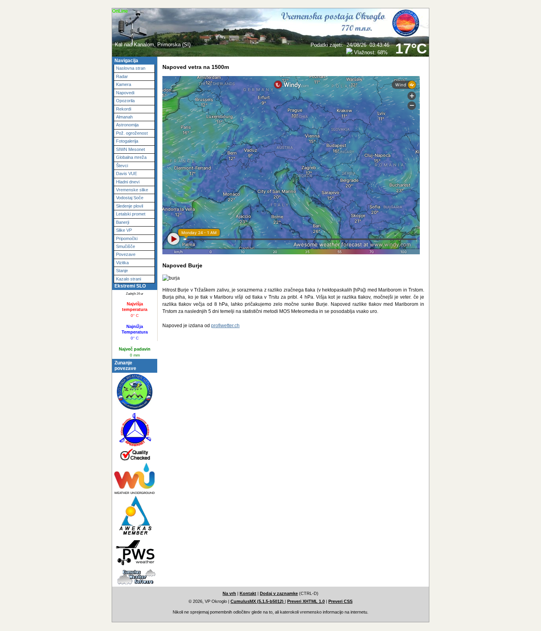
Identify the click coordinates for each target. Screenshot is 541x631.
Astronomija (127, 124)
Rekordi (123, 109)
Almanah (124, 116)
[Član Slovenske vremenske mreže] (131, 392)
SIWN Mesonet (130, 149)
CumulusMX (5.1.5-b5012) (257, 601)
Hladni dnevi (127, 181)
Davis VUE (126, 173)
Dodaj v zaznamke (279, 593)
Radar (122, 76)
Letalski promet (130, 214)
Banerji (122, 222)
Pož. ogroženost (132, 133)
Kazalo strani (128, 278)
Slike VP (124, 230)
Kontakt (248, 593)
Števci (122, 165)
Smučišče (125, 246)
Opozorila (125, 100)
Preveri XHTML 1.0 (306, 601)
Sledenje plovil (129, 206)
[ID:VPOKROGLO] (131, 552)
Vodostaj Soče (129, 197)
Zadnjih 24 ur (134, 293)
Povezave (125, 254)
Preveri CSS (340, 601)
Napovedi (125, 92)
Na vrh (229, 593)
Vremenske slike (132, 189)
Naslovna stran (130, 68)
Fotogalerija (127, 141)
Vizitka (122, 262)
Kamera (123, 84)
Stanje (122, 270)
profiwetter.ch (225, 325)
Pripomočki (126, 238)
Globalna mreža (131, 157)
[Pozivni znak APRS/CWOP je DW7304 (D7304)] (131, 436)
